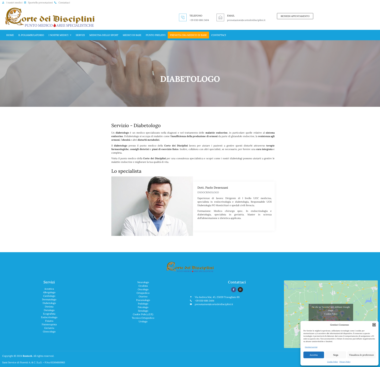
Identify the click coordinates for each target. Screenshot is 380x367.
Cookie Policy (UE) (143, 314)
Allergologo (49, 292)
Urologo (143, 321)
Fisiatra (49, 320)
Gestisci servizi (311, 347)
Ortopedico (143, 292)
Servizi (80, 35)
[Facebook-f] (233, 289)
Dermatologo (49, 299)
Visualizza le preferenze (361, 354)
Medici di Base (132, 35)
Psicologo (143, 307)
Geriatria (49, 327)
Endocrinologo (49, 317)
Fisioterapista (49, 324)
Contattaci (218, 35)
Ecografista (49, 313)
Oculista (143, 285)
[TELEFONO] (183, 17)
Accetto (331, 320)
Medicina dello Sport (103, 35)
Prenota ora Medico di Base (188, 35)
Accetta (314, 354)
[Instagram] (240, 289)
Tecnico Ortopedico (143, 317)
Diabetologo (49, 303)
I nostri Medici (58, 35)
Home (10, 35)
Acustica (49, 288)
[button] (374, 324)
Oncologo (143, 289)
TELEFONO (196, 15)
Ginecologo (49, 331)
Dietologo (49, 310)
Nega (335, 354)
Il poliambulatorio (31, 35)
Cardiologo (49, 295)
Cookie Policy (332, 362)
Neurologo (143, 282)
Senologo (143, 310)
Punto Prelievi (156, 35)
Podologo (143, 303)
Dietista (49, 306)
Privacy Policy (344, 362)
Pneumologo (143, 300)
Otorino (143, 296)
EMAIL (231, 15)
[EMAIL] (220, 17)
